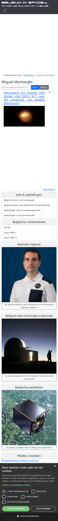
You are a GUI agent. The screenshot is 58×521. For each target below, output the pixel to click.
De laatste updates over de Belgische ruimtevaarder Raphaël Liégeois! (29, 306)
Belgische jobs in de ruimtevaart (19, 200)
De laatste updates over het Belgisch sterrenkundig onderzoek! (29, 377)
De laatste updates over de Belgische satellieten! (29, 447)
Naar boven (49, 189)
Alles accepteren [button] (15, 508)
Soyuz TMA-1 (10, 232)
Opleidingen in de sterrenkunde (19, 215)
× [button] (55, 466)
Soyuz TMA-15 (10, 237)
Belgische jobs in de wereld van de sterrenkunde (27, 205)
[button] (29, 485)
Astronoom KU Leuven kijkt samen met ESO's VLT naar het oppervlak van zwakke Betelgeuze (24, 98)
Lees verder (50, 481)
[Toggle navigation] (5, 10)
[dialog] (29, 492)
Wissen (43, 87)
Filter (35, 87)
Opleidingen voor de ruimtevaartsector (22, 210)
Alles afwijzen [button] (43, 508)
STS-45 (7, 227)
